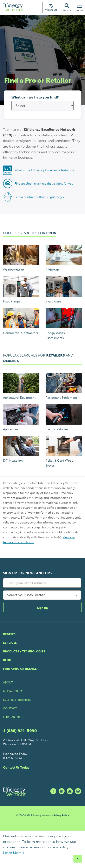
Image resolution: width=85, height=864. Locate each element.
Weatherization (13, 270)
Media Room (12, 691)
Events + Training (17, 700)
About (8, 682)
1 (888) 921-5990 (20, 730)
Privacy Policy (61, 815)
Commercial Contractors (20, 333)
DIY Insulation (13, 460)
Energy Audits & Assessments (57, 335)
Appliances (10, 429)
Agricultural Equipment (19, 398)
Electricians (53, 301)
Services (10, 643)
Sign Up (42, 608)
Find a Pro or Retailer (21, 669)
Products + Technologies (24, 651)
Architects (52, 270)
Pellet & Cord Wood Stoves (59, 463)
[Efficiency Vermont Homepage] (13, 7)
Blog (7, 660)
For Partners (13, 717)
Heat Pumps (11, 301)
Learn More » (13, 853)
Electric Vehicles (57, 429)
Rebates (9, 634)
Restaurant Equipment (61, 398)
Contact (10, 708)
